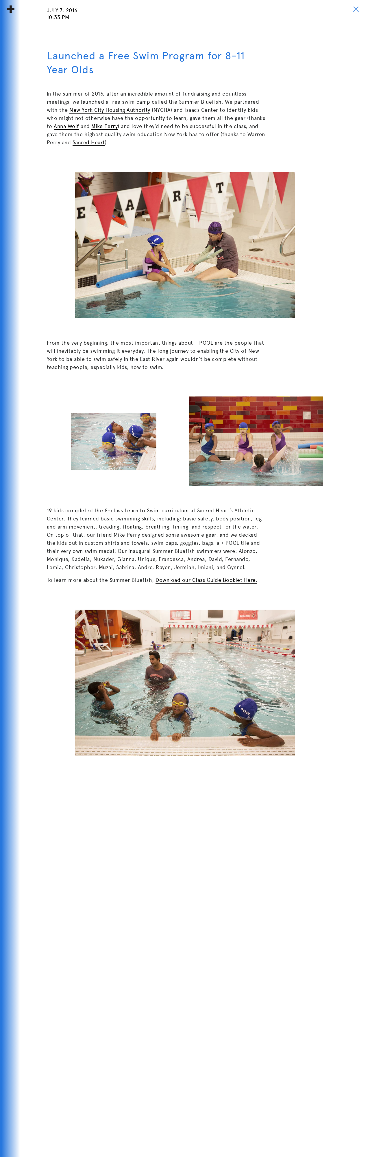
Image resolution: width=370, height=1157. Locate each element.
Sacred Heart (89, 142)
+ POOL (10, 9)
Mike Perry (104, 126)
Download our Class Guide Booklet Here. (206, 580)
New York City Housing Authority (109, 110)
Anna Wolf (66, 126)
